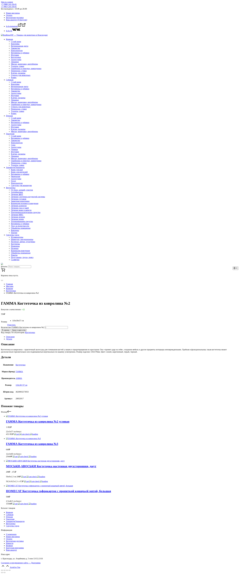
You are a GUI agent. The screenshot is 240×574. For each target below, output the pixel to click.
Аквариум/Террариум (15, 521)
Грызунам (10, 519)
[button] (235, 268)
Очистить (11, 325)
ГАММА (19, 372)
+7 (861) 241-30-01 (9, 6)
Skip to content (7, 2)
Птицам (9, 517)
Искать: (4, 266)
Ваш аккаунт (11, 550)
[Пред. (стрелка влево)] (2, 572)
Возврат (9, 546)
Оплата (9, 539)
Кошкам (9, 512)
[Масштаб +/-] (9, 570)
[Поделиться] (5, 570)
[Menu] (2, 280)
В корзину (6, 330)
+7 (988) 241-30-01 (9, 4)
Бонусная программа (15, 548)
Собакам (9, 515)
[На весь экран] (7, 570)
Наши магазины (13, 537)
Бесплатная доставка (15, 541)
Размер (4, 322)
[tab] (122, 337)
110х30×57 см (21, 385)
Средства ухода (12, 526)
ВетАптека (10, 524)
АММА (19, 378)
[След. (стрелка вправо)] (5, 572)
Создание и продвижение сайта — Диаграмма (20, 563)
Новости (9, 543)
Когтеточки (30, 332)
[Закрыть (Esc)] (2, 570)
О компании (11, 534)
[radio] (18, 321)
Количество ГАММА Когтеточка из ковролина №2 (22, 327)
